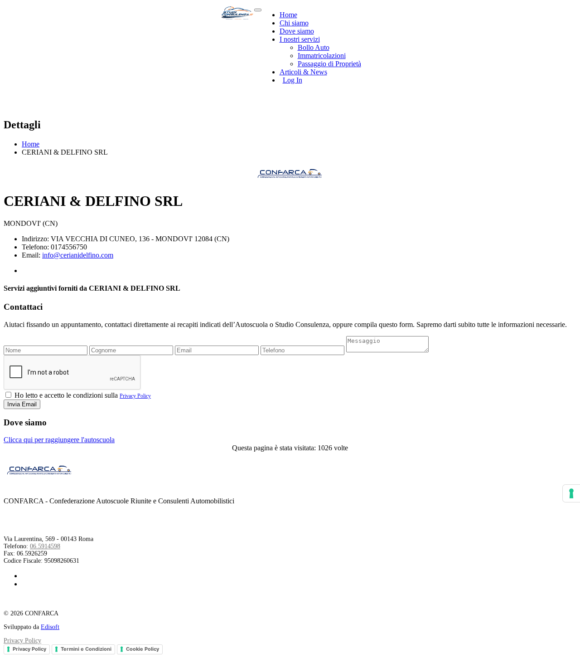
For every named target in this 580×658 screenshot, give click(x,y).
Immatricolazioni (322, 55)
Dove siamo (297, 31)
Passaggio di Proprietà (329, 64)
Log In (292, 80)
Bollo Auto (313, 47)
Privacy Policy (135, 396)
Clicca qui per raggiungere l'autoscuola (59, 440)
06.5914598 (45, 546)
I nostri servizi (300, 39)
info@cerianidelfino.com (77, 255)
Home (288, 15)
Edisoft (50, 627)
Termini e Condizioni (86, 649)
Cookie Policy (142, 649)
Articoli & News (303, 72)
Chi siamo (294, 23)
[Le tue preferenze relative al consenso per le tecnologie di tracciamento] (571, 493)
